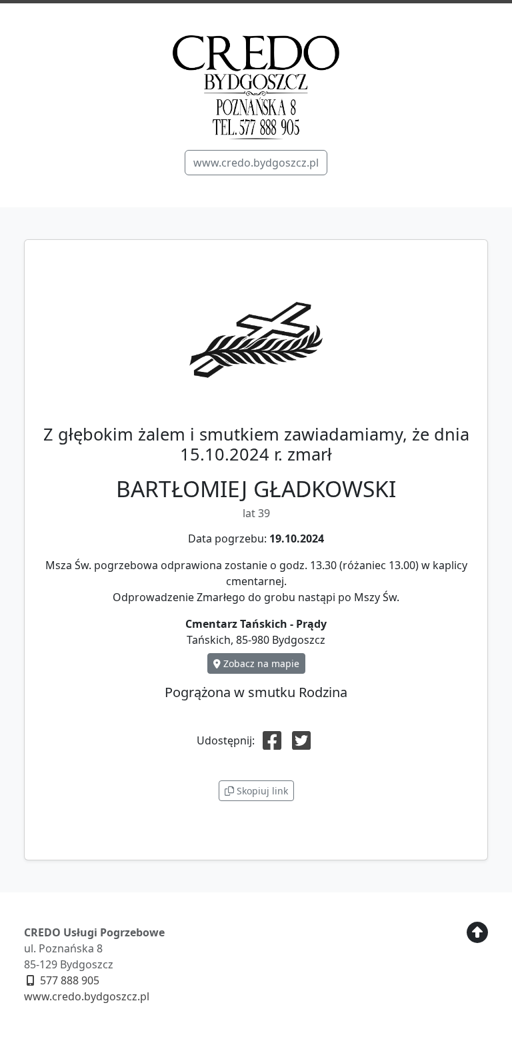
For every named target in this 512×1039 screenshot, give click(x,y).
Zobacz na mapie (260, 663)
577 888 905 (68, 980)
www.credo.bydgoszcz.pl (256, 162)
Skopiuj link (261, 790)
